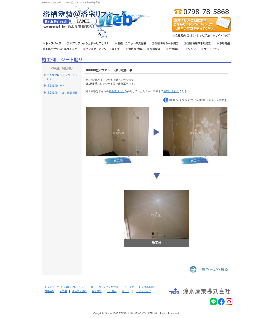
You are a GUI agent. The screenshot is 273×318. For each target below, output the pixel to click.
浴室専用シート (56, 85)
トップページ (52, 287)
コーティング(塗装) (109, 287)
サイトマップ (143, 291)
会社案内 (112, 291)
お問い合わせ (171, 91)
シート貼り (131, 287)
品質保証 (97, 291)
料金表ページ (117, 91)
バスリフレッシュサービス (78, 287)
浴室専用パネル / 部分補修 (62, 92)
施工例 (63, 291)
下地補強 (49, 291)
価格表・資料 (79, 291)
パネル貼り (148, 287)
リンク (125, 291)
